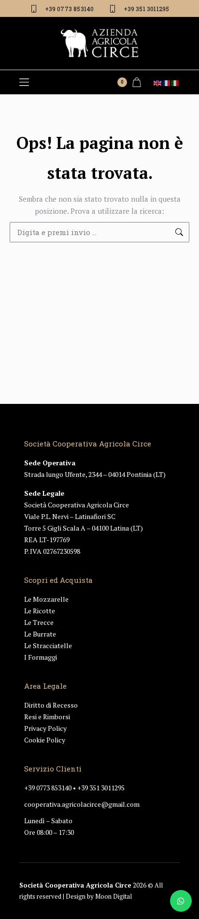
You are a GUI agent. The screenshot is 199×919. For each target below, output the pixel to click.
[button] (24, 82)
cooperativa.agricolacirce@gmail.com (82, 804)
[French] (166, 82)
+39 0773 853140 (47, 787)
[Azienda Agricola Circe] (99, 43)
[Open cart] (136, 82)
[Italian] (175, 82)
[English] (158, 82)
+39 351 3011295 (101, 787)
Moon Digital (113, 896)
